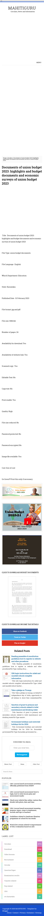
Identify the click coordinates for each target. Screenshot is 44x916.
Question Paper (10, 870)
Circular (7, 865)
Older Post (36, 764)
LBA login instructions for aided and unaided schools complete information (25, 676)
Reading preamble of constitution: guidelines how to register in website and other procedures (26, 658)
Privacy (22, 913)
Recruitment (9, 860)
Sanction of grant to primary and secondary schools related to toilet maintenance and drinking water (24, 707)
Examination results (11, 875)
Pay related (8, 886)
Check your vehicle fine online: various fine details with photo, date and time (26, 801)
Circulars (10, 158)
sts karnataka (9, 897)
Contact (16, 913)
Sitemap (38, 913)
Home (4, 158)
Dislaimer (30, 913)
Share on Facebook (20, 631)
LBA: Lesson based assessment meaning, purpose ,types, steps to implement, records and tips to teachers (25, 810)
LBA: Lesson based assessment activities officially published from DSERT (25, 785)
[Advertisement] (22, 34)
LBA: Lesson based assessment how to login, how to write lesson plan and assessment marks (24, 794)
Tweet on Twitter (20, 637)
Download (8, 849)
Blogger (5, 911)
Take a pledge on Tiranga (21, 690)
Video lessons (9, 854)
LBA (6, 891)
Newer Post (8, 764)
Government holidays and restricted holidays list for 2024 (25, 723)
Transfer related (10, 881)
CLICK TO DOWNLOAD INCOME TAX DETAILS (20, 624)
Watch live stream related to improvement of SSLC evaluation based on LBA (25, 826)
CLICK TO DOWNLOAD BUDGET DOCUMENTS (20, 572)
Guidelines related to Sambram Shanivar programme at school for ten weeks (25, 817)
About (9, 913)
